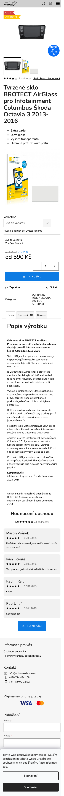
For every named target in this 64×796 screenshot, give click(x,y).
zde (5, 767)
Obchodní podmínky (15, 651)
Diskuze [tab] (41, 315)
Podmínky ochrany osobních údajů (22, 655)
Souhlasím (31, 787)
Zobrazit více (32, 626)
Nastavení (30, 776)
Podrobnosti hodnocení (46, 78)
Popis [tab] (10, 315)
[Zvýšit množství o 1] (54, 266)
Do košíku (34, 276)
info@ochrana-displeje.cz (22, 673)
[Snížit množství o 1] (37, 266)
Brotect (19, 243)
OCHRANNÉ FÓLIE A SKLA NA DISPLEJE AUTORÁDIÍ (41, 299)
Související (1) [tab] (25, 315)
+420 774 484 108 (19, 677)
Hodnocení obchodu (32, 513)
